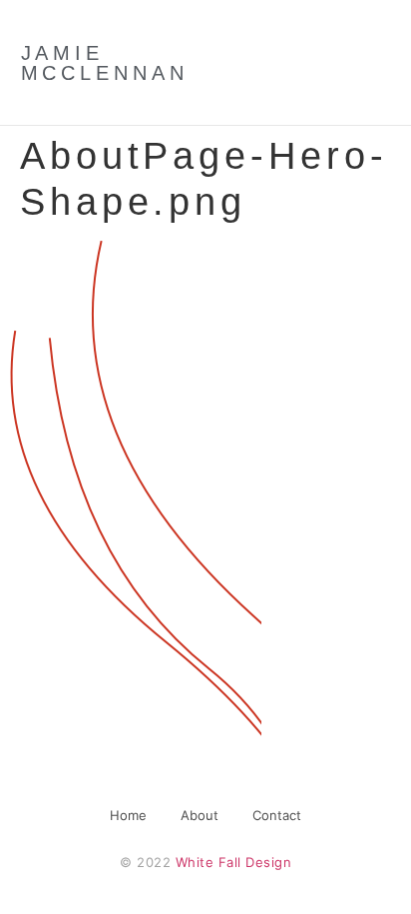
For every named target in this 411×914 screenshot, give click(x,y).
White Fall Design (234, 862)
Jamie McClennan (105, 63)
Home (128, 815)
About (199, 815)
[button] (340, 63)
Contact (276, 815)
